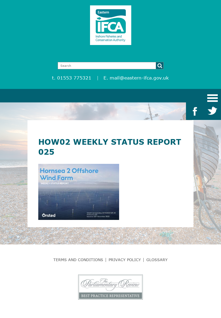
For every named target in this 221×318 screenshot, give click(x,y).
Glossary (157, 259)
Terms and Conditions (78, 259)
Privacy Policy (125, 259)
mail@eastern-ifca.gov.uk (139, 78)
